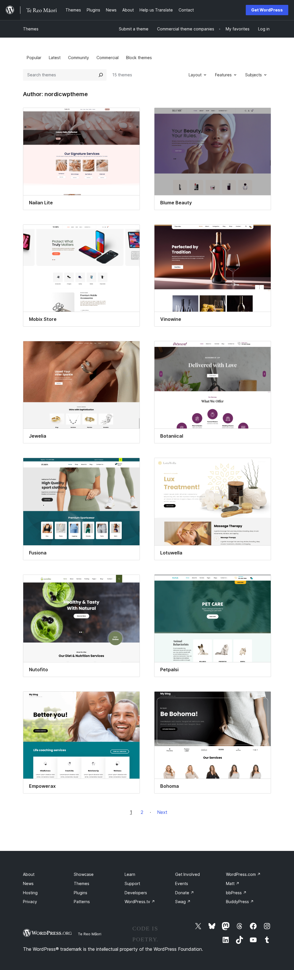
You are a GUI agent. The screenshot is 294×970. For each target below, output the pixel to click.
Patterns (82, 901)
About (28, 874)
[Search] (101, 75)
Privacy (30, 901)
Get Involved (187, 874)
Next (162, 812)
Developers (136, 892)
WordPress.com (243, 874)
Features (223, 74)
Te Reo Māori (89, 934)
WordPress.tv (140, 901)
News (28, 883)
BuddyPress (240, 901)
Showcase (84, 874)
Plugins (80, 892)
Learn (130, 874)
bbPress (236, 892)
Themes (30, 28)
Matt (232, 883)
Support (132, 883)
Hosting (30, 892)
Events (181, 883)
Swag (183, 901)
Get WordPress (267, 9)
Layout (195, 74)
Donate (184, 892)
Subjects (253, 74)
